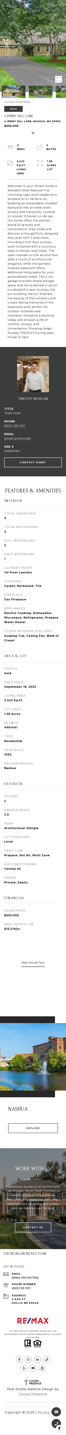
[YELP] (23, 1368)
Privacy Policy (49, 1412)
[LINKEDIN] (37, 1359)
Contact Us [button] (33, 1227)
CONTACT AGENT (33, 462)
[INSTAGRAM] (28, 1359)
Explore (33, 1128)
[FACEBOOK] (19, 1359)
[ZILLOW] (42, 1368)
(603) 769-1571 (14, 425)
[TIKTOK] (46, 1359)
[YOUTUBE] (33, 1368)
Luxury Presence (33, 1394)
